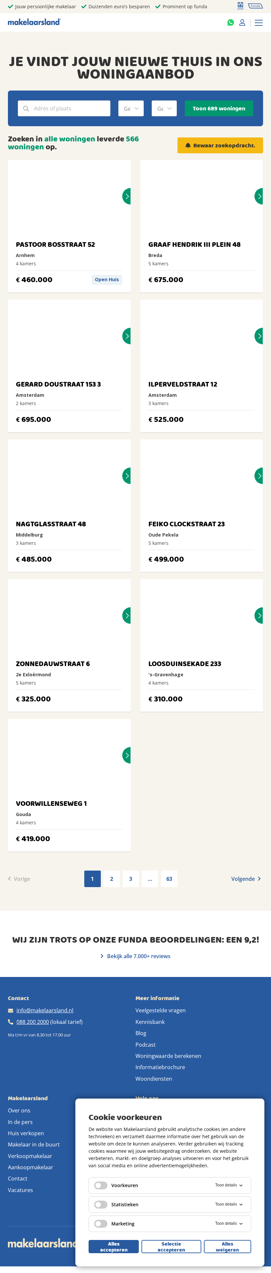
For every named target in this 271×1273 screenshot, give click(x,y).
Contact (17, 1178)
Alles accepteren (114, 1246)
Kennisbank (150, 1022)
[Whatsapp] (230, 22)
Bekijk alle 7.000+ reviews (138, 956)
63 (169, 878)
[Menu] (259, 22)
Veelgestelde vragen (161, 1010)
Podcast (146, 1044)
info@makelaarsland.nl (45, 1010)
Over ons (19, 1110)
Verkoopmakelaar (30, 1156)
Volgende (243, 878)
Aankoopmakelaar (30, 1167)
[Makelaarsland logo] (34, 22)
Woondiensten (154, 1078)
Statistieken (124, 1204)
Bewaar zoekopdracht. (224, 145)
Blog (141, 1033)
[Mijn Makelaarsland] (242, 22)
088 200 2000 (33, 1022)
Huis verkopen (26, 1133)
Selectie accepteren (171, 1246)
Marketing (123, 1223)
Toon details (226, 1185)
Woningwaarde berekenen (168, 1056)
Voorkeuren (124, 1185)
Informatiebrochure (160, 1067)
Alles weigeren (227, 1246)
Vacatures (20, 1190)
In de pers (20, 1122)
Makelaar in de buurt (34, 1144)
